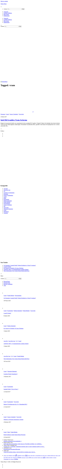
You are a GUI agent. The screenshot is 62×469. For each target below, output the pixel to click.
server (36, 457)
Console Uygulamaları (9, 192)
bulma (13, 455)
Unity (5, 210)
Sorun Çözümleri (14, 114)
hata (42, 455)
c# (16, 455)
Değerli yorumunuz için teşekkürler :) (12, 441)
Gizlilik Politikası (8, 13)
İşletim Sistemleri (8, 200)
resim (32, 457)
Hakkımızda (6, 15)
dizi (26, 455)
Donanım (3, 114)
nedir (11, 457)
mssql (5, 457)
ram (30, 457)
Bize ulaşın (6, 14)
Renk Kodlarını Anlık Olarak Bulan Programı (14, 434)
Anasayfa (6, 11)
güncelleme (38, 455)
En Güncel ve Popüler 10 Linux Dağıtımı (13, 268)
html (43, 455)
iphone (49, 455)
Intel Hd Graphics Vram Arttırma (14, 120)
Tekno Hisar (4, 3)
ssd (45, 457)
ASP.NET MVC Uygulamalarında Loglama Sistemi (16, 269)
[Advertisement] (31, 41)
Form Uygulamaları (8, 195)
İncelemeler (6, 199)
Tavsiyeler (21, 114)
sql (44, 457)
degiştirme (23, 455)
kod (52, 455)
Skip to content (4, 1)
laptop (54, 455)
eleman (29, 455)
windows (12, 459)
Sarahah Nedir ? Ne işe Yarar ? (11, 389)
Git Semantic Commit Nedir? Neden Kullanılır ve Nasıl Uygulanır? (20, 265)
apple (7, 455)
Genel (7, 114)
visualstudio (6, 459)
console (19, 455)
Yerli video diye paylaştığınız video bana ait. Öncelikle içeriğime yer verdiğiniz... (23, 444)
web (9, 459)
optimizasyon (15, 457)
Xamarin (6, 213)
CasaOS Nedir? (7, 266)
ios (47, 455)
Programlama (7, 203)
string (48, 457)
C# (4, 191)
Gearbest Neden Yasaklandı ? (11, 374)
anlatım (5, 455)
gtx (35, 455)
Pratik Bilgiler (7, 202)
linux (57, 455)
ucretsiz (50, 457)
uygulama (54, 457)
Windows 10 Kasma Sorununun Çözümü (13, 419)
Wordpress (6, 211)
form (32, 455)
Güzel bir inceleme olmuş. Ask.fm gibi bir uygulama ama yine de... (20, 452)
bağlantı (10, 455)
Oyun (19, 457)
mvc (7, 457)
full (33, 455)
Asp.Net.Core (7, 190)
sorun (39, 457)
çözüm (16, 459)
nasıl (9, 457)
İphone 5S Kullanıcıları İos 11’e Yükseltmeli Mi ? (15, 404)
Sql (4, 206)
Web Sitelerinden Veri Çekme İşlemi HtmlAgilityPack (16, 270)
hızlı (45, 455)
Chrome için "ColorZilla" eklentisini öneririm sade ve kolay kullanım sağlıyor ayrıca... (24, 446)
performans (23, 457)
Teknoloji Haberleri (8, 209)
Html (5, 198)
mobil (59, 455)
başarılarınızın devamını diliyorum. (12, 449)
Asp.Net (6, 188)
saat (34, 457)
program (27, 457)
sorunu (41, 457)
